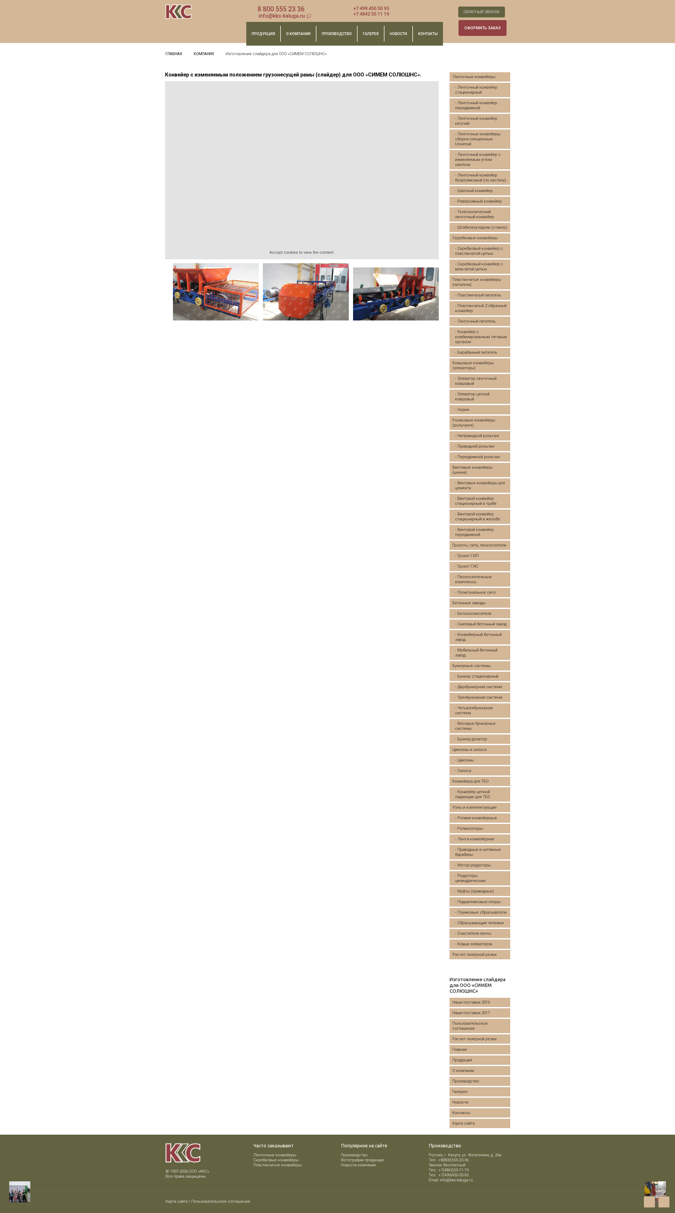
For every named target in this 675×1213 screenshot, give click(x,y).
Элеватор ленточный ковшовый (475, 381)
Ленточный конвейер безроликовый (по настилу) (480, 178)
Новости (460, 1102)
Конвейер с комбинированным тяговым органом (481, 336)
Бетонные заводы (468, 603)
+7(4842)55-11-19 (453, 1170)
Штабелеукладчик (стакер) (482, 227)
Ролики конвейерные (477, 818)
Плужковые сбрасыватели (482, 912)
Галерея (459, 1091)
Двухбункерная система (479, 686)
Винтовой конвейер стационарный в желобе (477, 516)
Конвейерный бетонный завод (478, 637)
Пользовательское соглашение (470, 1026)
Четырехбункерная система (474, 710)
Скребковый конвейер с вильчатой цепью (479, 266)
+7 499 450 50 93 (371, 8)
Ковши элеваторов (474, 944)
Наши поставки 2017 (471, 1012)
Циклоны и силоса (469, 749)
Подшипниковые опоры (479, 901)
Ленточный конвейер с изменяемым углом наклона (478, 159)
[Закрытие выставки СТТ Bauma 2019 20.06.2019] (660, 1191)
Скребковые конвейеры (475, 238)
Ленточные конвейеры (473, 76)
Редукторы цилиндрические (470, 878)
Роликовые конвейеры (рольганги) (473, 423)
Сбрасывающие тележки (480, 922)
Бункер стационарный (477, 676)
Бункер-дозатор (472, 739)
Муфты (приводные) (475, 891)
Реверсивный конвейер (479, 201)
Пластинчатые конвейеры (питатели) (476, 282)
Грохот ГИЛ (468, 555)
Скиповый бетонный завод (482, 624)
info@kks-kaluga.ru (282, 16)
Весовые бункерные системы (475, 726)
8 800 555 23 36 (281, 9)
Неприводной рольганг (478, 435)
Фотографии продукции (362, 1160)
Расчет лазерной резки (474, 954)
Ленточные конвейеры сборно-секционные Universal (477, 139)
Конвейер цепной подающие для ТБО (472, 794)
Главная (174, 54)
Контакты (461, 1112)
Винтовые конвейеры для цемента (480, 485)
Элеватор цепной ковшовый (472, 396)
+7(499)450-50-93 (453, 1175)
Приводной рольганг (476, 446)
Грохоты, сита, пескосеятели (479, 545)
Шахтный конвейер (475, 190)
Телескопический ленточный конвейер (474, 214)
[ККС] (179, 12)
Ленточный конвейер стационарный (476, 90)
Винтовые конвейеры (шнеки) (472, 470)
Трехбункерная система (479, 697)
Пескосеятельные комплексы (473, 579)
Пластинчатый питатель (479, 295)
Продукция (462, 1060)
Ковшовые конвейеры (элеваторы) (473, 365)
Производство (465, 1081)
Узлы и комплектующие (474, 807)
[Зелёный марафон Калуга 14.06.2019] (15, 1191)
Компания (204, 54)
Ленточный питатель (476, 321)
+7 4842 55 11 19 (371, 14)
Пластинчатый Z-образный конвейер (481, 308)
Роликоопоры (470, 828)
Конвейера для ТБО (470, 781)
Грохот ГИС (467, 566)
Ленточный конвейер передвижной (476, 105)
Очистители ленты (474, 933)
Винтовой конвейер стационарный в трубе (475, 501)
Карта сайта (463, 1123)
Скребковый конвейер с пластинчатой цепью (479, 251)
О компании (463, 1070)
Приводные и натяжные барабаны (478, 852)
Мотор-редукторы (474, 865)
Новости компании (358, 1165)
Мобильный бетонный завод (476, 653)
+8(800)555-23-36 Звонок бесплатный (449, 1162)
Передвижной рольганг (478, 456)
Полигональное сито (476, 592)
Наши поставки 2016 (471, 1002)
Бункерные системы (471, 665)
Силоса (464, 770)
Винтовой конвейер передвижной (474, 532)
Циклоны (465, 760)
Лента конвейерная (475, 839)
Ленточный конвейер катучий (476, 121)
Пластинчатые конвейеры (277, 1165)
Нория (463, 409)
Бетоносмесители (474, 613)
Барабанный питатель (477, 352)
